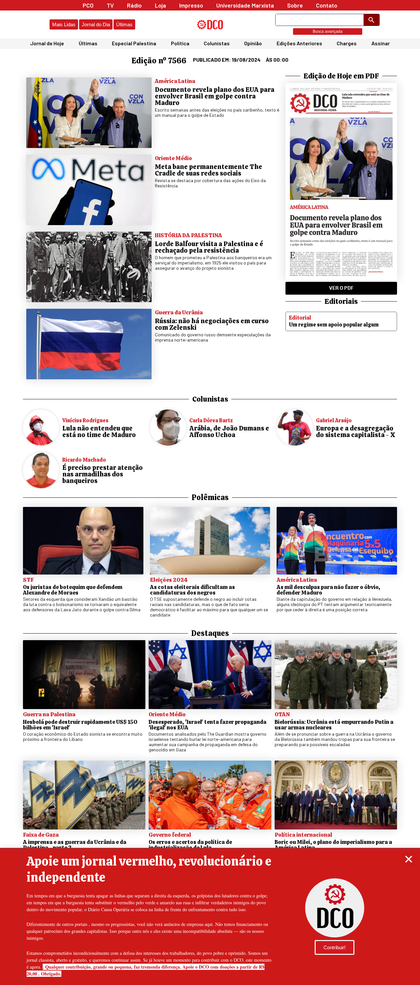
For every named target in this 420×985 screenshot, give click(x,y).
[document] (210, 492)
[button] (408, 859)
